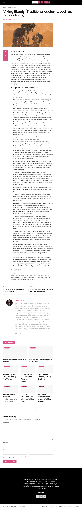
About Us (44, 506)
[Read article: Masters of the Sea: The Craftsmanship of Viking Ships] (10, 389)
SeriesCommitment (12, 506)
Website (31, 450)
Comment (6, 422)
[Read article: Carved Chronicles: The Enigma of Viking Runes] (28, 389)
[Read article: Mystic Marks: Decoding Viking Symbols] (45, 369)
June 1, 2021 (17, 19)
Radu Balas (8, 19)
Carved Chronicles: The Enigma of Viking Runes (27, 397)
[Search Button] (78, 2)
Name (5, 443)
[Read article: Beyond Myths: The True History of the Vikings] (10, 369)
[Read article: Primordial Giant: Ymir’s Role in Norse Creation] (15, 352)
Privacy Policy (67, 506)
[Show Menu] (4, 2)
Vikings (14, 7)
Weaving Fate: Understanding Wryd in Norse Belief (40, 360)
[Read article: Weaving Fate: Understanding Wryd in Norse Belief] (41, 352)
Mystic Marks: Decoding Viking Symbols (44, 376)
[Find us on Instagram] (44, 496)
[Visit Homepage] (41, 2)
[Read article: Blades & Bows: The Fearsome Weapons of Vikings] (28, 369)
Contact (51, 506)
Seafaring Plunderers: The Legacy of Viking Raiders (44, 397)
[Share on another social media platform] (5, 59)
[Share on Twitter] (5, 55)
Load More (28, 408)
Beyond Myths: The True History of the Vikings (10, 376)
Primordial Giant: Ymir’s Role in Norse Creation (15, 360)
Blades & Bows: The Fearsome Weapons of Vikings (27, 377)
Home (4, 7)
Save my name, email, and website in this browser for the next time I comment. (28, 457)
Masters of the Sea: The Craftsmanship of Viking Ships (10, 397)
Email (5, 450)
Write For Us (76, 506)
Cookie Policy (58, 506)
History (9, 7)
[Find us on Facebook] (37, 496)
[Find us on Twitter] (41, 496)
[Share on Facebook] (5, 52)
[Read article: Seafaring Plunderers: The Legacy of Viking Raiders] (45, 389)
